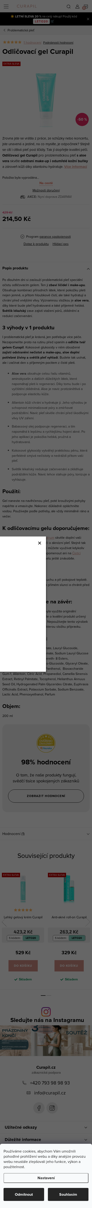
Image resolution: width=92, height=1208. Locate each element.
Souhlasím (68, 1194)
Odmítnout (24, 1194)
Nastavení (46, 1178)
